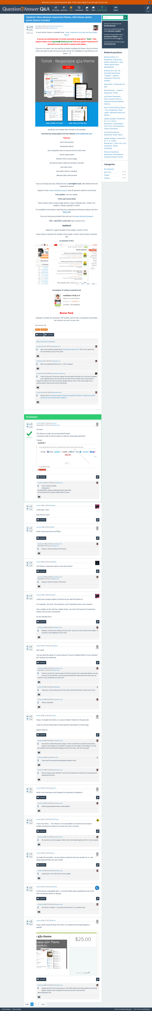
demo (85, 2)
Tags (87, 10)
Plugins (106, 175)
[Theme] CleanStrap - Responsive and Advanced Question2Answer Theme (113, 154)
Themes (107, 178)
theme (37, 329)
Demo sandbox (17, 1009)
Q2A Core (50, 26)
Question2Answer (109, 25)
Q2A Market (146, 1009)
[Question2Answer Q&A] (26, 9)
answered (39, 423)
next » (43, 1004)
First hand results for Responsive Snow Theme (113, 133)
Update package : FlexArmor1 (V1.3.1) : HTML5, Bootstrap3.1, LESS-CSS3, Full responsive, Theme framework (115, 143)
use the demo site (110, 44)
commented (39, 346)
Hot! (71, 10)
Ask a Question (102, 10)
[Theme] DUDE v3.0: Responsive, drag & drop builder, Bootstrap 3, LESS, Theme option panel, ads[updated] (113, 62)
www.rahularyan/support (58, 190)
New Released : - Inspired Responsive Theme (113, 91)
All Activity (55, 10)
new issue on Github (110, 36)
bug (119, 38)
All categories (109, 169)
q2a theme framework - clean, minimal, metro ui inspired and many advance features (114, 100)
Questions (64, 10)
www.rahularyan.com (84, 134)
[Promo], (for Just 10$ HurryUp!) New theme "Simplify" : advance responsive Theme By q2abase (112, 76)
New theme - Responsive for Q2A (114, 85)
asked (36, 26)
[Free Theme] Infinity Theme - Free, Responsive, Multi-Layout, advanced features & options (114, 111)
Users (93, 10)
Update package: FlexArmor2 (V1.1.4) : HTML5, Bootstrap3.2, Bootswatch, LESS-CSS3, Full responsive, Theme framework (114, 124)
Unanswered (79, 10)
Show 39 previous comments (45, 341)
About (116, 10)
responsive (44, 329)
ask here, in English (114, 31)
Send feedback (6, 1009)
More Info (67, 212)
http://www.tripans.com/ (71, 349)
